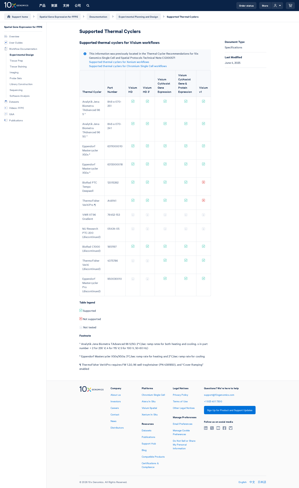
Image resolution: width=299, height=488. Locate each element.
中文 (252, 482)
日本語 (262, 482)
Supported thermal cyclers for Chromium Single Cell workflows (128, 66)
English (243, 482)
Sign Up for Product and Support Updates (229, 410)
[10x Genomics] (91, 427)
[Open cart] (290, 5)
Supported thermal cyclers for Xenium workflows (119, 62)
